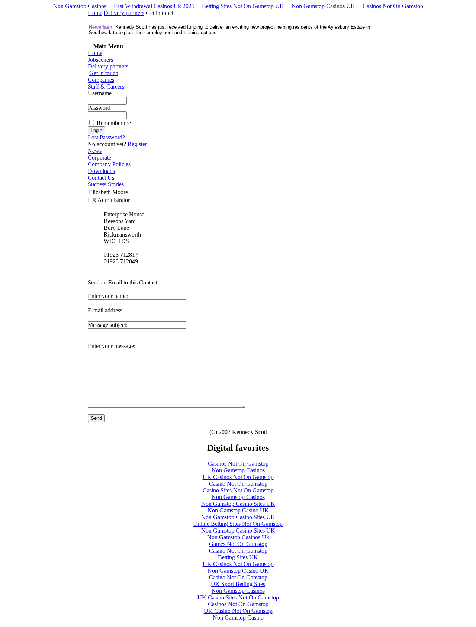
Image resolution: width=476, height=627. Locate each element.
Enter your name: (108, 296)
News (95, 151)
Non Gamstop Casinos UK (323, 6)
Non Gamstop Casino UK (238, 510)
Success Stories (106, 184)
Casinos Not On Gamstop (393, 6)
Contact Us (101, 177)
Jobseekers (100, 60)
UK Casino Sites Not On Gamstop (238, 597)
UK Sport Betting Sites (238, 584)
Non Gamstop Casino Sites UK (238, 504)
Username (100, 93)
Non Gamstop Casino (238, 617)
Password (99, 107)
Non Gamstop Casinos (79, 6)
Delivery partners (124, 13)
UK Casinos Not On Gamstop (238, 477)
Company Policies (109, 164)
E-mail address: (106, 310)
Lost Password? (106, 137)
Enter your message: (111, 346)
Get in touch (103, 73)
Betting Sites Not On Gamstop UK (243, 6)
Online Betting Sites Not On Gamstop (238, 524)
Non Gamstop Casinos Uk (238, 537)
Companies (101, 80)
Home (95, 13)
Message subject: (108, 325)
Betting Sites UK (238, 557)
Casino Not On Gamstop (238, 483)
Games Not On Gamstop (238, 544)
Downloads (101, 171)
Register (137, 144)
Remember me (114, 123)
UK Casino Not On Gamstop (238, 611)
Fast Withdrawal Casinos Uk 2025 (154, 6)
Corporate (99, 157)
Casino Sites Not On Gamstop (238, 490)
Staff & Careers (106, 86)
